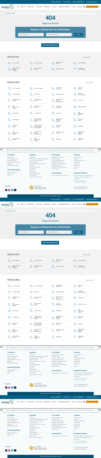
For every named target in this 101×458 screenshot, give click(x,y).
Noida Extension (33, 150)
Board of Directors (78, 157)
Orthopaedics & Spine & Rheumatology (39, 159)
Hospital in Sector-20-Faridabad (59, 167)
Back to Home (11, 13)
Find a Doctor (67, 2)
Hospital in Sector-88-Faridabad (59, 163)
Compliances (77, 162)
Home (18, 6)
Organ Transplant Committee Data (60, 175)
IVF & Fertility (33, 168)
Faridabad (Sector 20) (79, 150)
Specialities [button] (39, 6)
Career (75, 168)
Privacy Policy (77, 165)
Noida (26, 150)
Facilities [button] (54, 6)
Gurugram (91, 150)
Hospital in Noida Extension (58, 160)
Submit (78, 34)
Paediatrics (32, 170)
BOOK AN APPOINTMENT (92, 6)
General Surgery (33, 172)
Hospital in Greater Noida (57, 157)
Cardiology (32, 157)
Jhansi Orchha (42, 150)
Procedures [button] (47, 6)
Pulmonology (33, 175)
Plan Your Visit (10, 174)
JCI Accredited (37, 186)
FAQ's (8, 175)
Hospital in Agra (55, 168)
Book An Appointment (12, 159)
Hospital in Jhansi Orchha (58, 162)
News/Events (77, 163)
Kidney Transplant (34, 162)
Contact (74, 6)
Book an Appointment (51, 45)
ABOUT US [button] (23, 6)
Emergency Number (91, 2)
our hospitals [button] (30, 6)
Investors (76, 159)
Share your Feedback (80, 181)
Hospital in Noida (56, 159)
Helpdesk (9, 163)
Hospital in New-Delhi (57, 165)
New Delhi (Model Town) (65, 150)
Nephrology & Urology (35, 167)
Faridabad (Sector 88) (53, 150)
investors (79, 6)
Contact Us (76, 167)
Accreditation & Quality (79, 160)
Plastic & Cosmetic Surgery (36, 177)
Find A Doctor (10, 157)
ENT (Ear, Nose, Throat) (35, 173)
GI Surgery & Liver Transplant (36, 160)
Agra (86, 150)
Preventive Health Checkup (13, 162)
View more (86, 57)
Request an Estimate (12, 172)
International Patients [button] (64, 6)
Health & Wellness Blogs (12, 165)
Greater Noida (20, 150)
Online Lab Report (56, 2)
